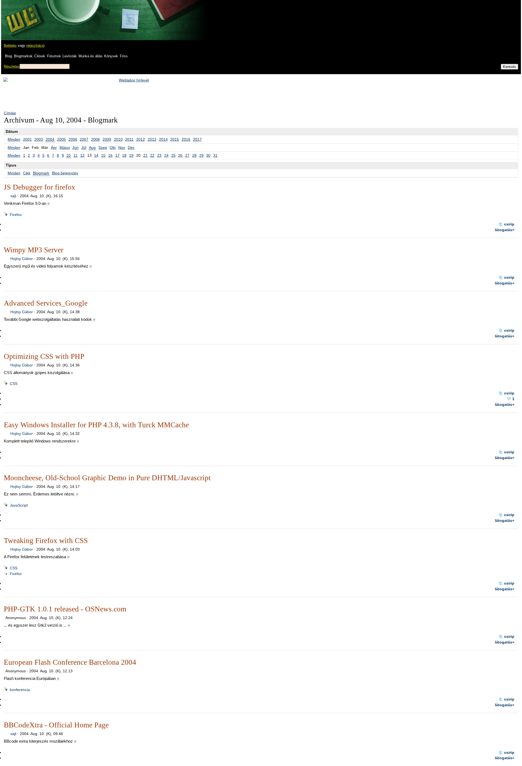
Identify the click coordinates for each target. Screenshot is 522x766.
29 (201, 155)
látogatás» (504, 230)
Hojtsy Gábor (21, 258)
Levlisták (70, 56)
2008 (95, 139)
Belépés (10, 45)
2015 (174, 139)
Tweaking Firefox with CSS (46, 540)
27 (187, 155)
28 (194, 155)
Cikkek (39, 56)
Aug (92, 147)
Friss (124, 56)
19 (131, 155)
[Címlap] (22, 15)
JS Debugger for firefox (39, 187)
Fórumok (54, 56)
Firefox (16, 214)
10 (68, 155)
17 (117, 155)
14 (96, 155)
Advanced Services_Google (46, 303)
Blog (8, 56)
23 (159, 155)
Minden (14, 139)
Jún (75, 147)
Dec (131, 147)
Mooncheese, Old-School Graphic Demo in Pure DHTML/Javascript (107, 478)
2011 (129, 139)
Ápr (54, 147)
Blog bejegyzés (65, 173)
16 (110, 155)
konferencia (20, 689)
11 (75, 155)
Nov (121, 147)
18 (124, 155)
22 (152, 155)
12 (82, 155)
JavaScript (19, 505)
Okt (113, 147)
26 (180, 155)
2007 (84, 139)
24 (166, 155)
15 (103, 155)
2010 (118, 139)
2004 (50, 139)
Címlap (10, 113)
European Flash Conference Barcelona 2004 (70, 662)
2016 (186, 139)
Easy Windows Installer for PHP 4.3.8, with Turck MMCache (96, 425)
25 (173, 155)
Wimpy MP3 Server (33, 250)
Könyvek (111, 56)
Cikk (26, 173)
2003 (38, 139)
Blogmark (41, 173)
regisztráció (35, 45)
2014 (163, 139)
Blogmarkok (23, 56)
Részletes (12, 66)
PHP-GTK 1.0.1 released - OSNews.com (65, 609)
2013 (152, 139)
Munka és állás (90, 56)
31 (215, 155)
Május (65, 147)
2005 (61, 139)
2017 (197, 139)
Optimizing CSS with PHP (44, 356)
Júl (83, 147)
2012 (140, 139)
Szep (102, 147)
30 (208, 155)
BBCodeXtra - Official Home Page (56, 725)
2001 (27, 139)
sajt (13, 196)
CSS (13, 383)
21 (145, 155)
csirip (509, 224)
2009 (106, 139)
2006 (73, 139)
